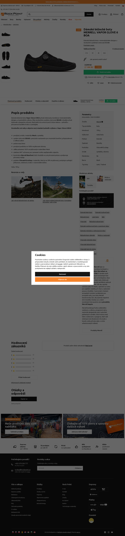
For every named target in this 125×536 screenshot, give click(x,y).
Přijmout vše (62, 279)
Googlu (59, 264)
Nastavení (62, 274)
